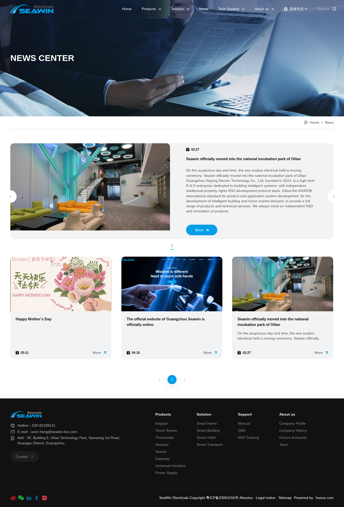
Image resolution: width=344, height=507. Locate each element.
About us (262, 9)
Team (283, 445)
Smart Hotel (206, 437)
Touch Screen (166, 430)
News (203, 9)
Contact (22, 457)
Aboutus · (247, 498)
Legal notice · (267, 498)
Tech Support (229, 9)
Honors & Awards (293, 437)
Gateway (162, 459)
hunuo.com (325, 498)
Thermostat (164, 437)
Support (245, 414)
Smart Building (208, 430)
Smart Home (207, 423)
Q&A (241, 430)
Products (149, 9)
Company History (293, 430)
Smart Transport (210, 445)
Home (127, 9)
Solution (178, 9)
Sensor (161, 452)
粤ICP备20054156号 (222, 498)
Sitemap (285, 498)
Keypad (161, 423)
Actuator (162, 445)
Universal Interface (170, 466)
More (199, 230)
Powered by (303, 498)
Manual (244, 423)
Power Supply (166, 473)
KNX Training (248, 437)
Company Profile (292, 423)
